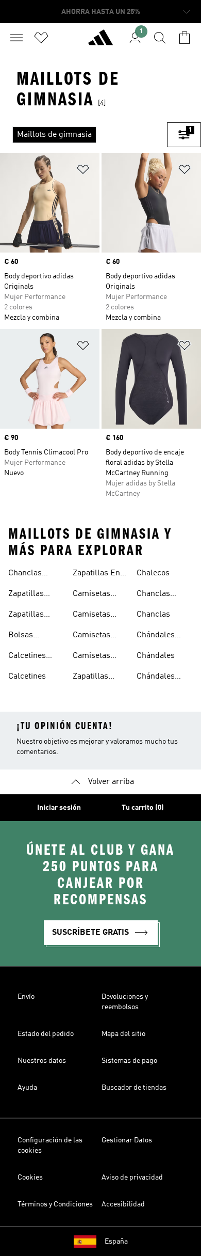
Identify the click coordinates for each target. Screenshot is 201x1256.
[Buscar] (159, 37)
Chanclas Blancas (153, 595)
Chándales (156, 656)
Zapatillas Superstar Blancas (26, 615)
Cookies (30, 1177)
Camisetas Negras (91, 615)
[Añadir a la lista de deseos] (83, 171)
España (116, 1241)
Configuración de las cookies (50, 1145)
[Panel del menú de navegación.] (16, 37)
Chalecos (153, 573)
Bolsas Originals (24, 636)
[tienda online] (100, 41)
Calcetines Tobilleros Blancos (27, 657)
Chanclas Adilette (25, 574)
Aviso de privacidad (132, 1177)
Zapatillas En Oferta (96, 574)
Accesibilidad (123, 1204)
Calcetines (27, 676)
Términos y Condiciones (55, 1204)
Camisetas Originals (91, 636)
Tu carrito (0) (143, 807)
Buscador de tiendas (134, 1087)
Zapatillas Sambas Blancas (26, 595)
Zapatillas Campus (90, 677)
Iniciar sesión (59, 807)
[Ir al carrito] (184, 37)
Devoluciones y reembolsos (125, 1002)
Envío (26, 996)
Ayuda (27, 1087)
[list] (83, 135)
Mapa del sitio (123, 1034)
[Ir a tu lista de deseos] (41, 37)
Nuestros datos (42, 1060)
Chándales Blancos (156, 636)
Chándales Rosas (156, 677)
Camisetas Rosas (91, 657)
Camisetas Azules (91, 595)
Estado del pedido (46, 1034)
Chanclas (153, 614)
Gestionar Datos (127, 1140)
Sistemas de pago (129, 1060)
